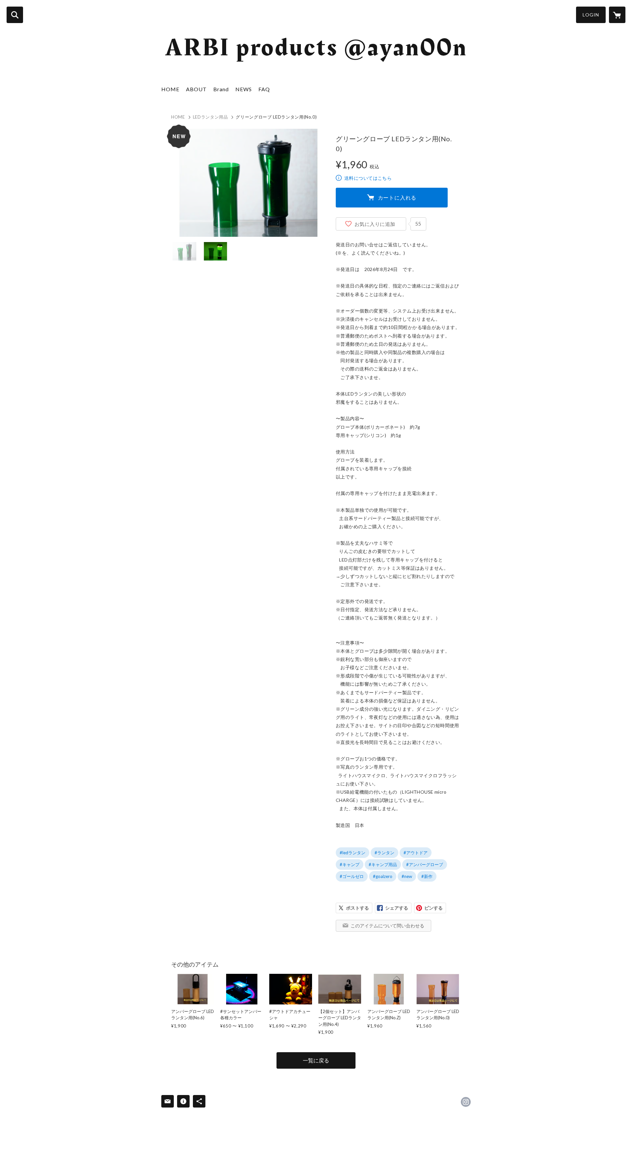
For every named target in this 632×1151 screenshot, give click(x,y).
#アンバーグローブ (424, 864)
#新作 (427, 876)
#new (407, 876)
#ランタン (384, 852)
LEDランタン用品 (210, 117)
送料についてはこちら (368, 178)
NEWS (243, 89)
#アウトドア (416, 852)
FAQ (264, 89)
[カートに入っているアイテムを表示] (617, 15)
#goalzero (382, 876)
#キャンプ (349, 864)
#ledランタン (352, 852)
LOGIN (591, 14)
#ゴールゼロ (352, 876)
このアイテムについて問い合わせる (387, 925)
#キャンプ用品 (383, 864)
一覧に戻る (316, 1060)
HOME (170, 89)
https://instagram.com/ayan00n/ (466, 1102)
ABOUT (196, 89)
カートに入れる (397, 197)
